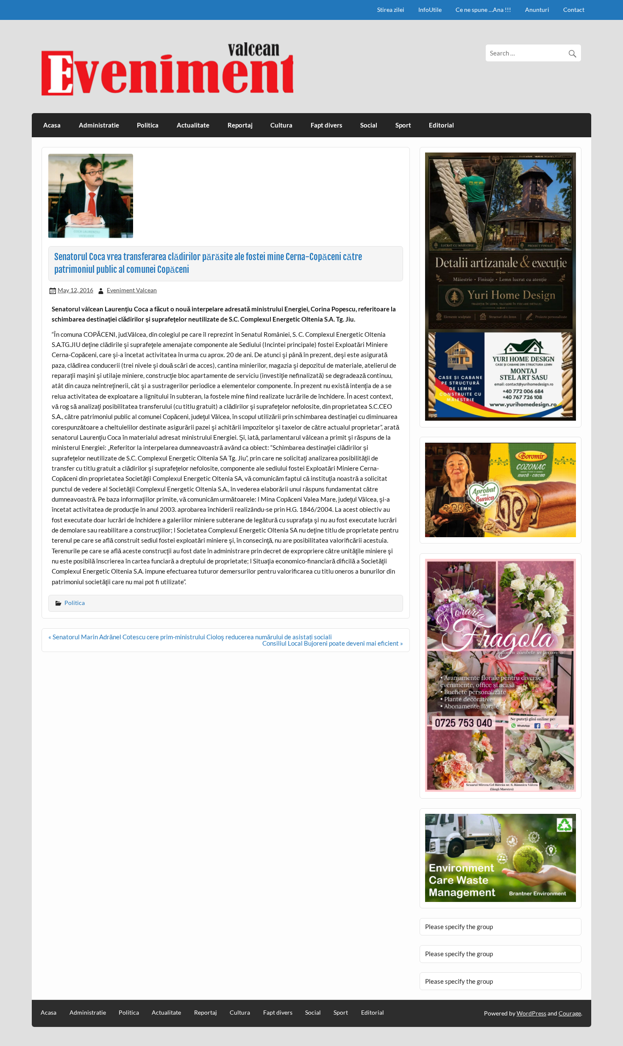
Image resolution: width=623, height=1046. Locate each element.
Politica (148, 125)
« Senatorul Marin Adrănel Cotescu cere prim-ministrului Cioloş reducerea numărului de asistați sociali (190, 637)
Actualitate (193, 125)
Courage (570, 1013)
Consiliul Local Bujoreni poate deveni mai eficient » (332, 643)
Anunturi (537, 9)
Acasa (52, 125)
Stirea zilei (390, 9)
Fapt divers (326, 125)
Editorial (441, 125)
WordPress (531, 1013)
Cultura (281, 125)
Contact (573, 9)
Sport (403, 125)
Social (368, 125)
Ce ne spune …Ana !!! (483, 9)
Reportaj (240, 125)
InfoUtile (430, 9)
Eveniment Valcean (132, 290)
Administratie (99, 125)
